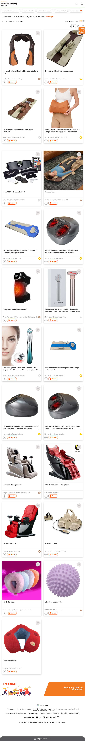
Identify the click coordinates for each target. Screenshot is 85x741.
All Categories (6, 17)
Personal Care (39, 17)
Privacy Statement (21, 713)
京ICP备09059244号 (53, 713)
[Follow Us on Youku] (58, 717)
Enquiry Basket (42, 739)
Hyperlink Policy (33, 713)
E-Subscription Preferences (39, 710)
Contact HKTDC (31, 709)
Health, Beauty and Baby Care (22, 17)
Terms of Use (9, 713)
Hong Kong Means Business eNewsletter (65, 709)
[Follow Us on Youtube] (54, 717)
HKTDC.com (11, 709)
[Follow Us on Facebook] (37, 717)
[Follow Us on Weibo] (47, 717)
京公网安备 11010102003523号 (70, 713)
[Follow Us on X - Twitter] (40, 717)
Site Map (42, 713)
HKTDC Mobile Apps (45, 709)
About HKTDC (21, 709)
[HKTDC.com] (43, 705)
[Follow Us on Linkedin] (44, 717)
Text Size (51, 710)
